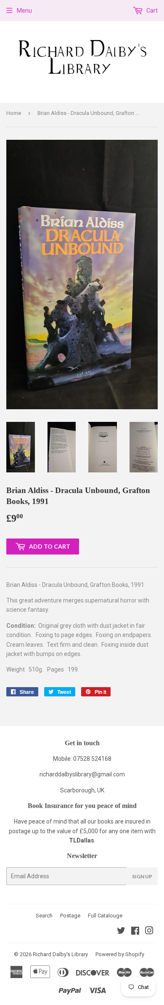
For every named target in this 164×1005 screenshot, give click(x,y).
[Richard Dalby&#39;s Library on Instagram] (149, 931)
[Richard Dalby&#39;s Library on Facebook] (135, 931)
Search (44, 915)
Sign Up (142, 876)
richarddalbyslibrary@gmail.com (82, 774)
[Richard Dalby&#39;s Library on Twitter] (121, 931)
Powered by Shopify (119, 954)
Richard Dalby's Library (60, 954)
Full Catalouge (105, 915)
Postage (70, 915)
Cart (151, 10)
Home (13, 113)
